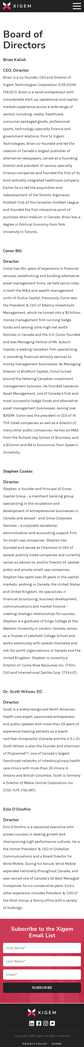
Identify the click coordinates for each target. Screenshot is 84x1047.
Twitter (52, 1023)
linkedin (31, 1023)
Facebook (38, 1023)
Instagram (45, 1023)
